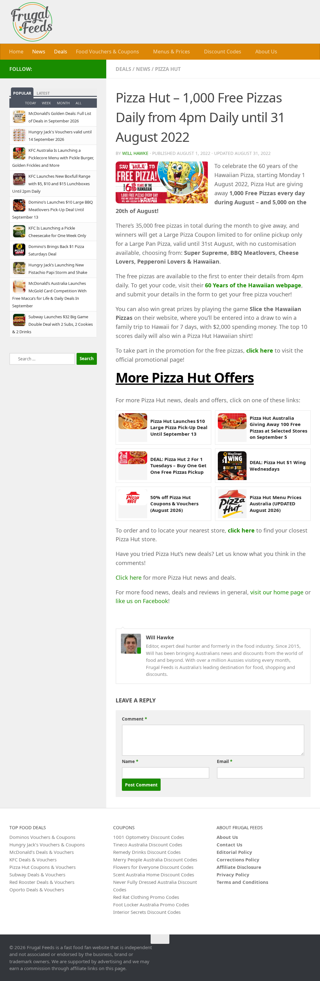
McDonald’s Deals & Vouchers (41, 852)
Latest (43, 93)
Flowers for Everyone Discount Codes (153, 867)
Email (224, 761)
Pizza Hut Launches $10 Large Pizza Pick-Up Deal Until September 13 (179, 427)
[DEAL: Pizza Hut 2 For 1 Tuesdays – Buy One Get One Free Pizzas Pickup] (132, 465)
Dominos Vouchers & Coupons (42, 837)
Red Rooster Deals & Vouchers (41, 882)
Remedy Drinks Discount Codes (147, 852)
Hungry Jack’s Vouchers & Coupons (47, 844)
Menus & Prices (170, 51)
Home (16, 51)
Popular (22, 93)
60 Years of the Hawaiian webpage (253, 285)
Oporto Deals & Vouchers (36, 889)
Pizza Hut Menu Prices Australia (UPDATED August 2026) (275, 503)
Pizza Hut (168, 68)
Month (63, 102)
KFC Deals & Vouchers (33, 859)
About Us (264, 51)
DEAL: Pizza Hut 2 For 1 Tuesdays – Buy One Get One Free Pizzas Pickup (178, 465)
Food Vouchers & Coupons (107, 51)
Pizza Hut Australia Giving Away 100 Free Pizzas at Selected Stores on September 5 (278, 427)
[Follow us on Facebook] (93, 68)
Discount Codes (221, 51)
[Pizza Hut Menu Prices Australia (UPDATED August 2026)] (232, 503)
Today (30, 102)
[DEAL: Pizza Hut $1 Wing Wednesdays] (232, 465)
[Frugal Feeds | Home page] (31, 22)
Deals (60, 51)
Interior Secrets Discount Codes (147, 912)
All (79, 102)
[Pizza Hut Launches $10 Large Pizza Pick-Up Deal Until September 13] (132, 427)
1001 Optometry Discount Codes (148, 837)
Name (130, 761)
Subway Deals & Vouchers (37, 874)
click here (259, 350)
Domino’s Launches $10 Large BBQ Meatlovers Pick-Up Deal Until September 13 (52, 209)
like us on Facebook (142, 601)
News (38, 51)
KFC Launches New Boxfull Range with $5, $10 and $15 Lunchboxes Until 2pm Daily (51, 183)
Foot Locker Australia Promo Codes (151, 904)
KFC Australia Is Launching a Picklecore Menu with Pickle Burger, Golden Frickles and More (53, 157)
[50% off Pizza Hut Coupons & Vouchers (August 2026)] (132, 503)
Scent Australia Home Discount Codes (153, 874)
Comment (134, 718)
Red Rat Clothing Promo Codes (146, 897)
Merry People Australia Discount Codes (155, 859)
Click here (129, 577)
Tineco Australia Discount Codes (147, 844)
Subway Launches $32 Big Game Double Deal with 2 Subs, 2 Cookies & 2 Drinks (52, 324)
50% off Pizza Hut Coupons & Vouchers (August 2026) (174, 503)
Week (46, 102)
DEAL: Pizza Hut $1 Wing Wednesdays (278, 465)
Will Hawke (135, 153)
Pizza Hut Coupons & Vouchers (42, 867)
